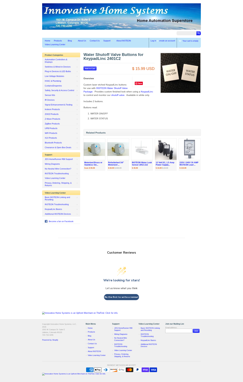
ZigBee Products (52, 124)
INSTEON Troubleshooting (57, 173)
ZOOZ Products (52, 114)
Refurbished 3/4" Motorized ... (116, 163)
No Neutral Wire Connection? (58, 169)
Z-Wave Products (52, 119)
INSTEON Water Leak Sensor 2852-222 (142, 163)
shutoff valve (117, 95)
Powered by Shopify (50, 340)
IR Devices (50, 100)
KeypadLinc (147, 91)
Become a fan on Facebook (61, 221)
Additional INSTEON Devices (58, 214)
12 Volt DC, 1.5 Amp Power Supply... (165, 163)
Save (140, 83)
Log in (153, 41)
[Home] (121, 28)
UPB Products (51, 128)
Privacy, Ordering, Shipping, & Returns (58, 184)
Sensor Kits (50, 95)
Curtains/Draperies (53, 86)
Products (58, 41)
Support (106, 41)
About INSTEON (123, 41)
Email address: (171, 328)
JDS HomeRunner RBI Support (59, 159)
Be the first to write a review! (121, 297)
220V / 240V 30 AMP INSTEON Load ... (189, 163)
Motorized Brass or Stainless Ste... (93, 163)
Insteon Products (52, 109)
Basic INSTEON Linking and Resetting (57, 198)
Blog (70, 41)
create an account (167, 41)
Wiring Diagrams (52, 164)
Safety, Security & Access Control (59, 90)
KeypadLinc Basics (53, 209)
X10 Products (51, 138)
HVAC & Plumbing (53, 81)
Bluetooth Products (53, 143)
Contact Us (95, 41)
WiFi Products (51, 133)
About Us (82, 41)
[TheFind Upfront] (80, 313)
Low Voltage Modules (54, 76)
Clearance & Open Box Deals (58, 147)
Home (47, 41)
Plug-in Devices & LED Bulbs (58, 71)
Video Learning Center (55, 44)
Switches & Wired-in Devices (58, 67)
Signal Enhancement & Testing (58, 105)
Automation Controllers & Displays (56, 60)
